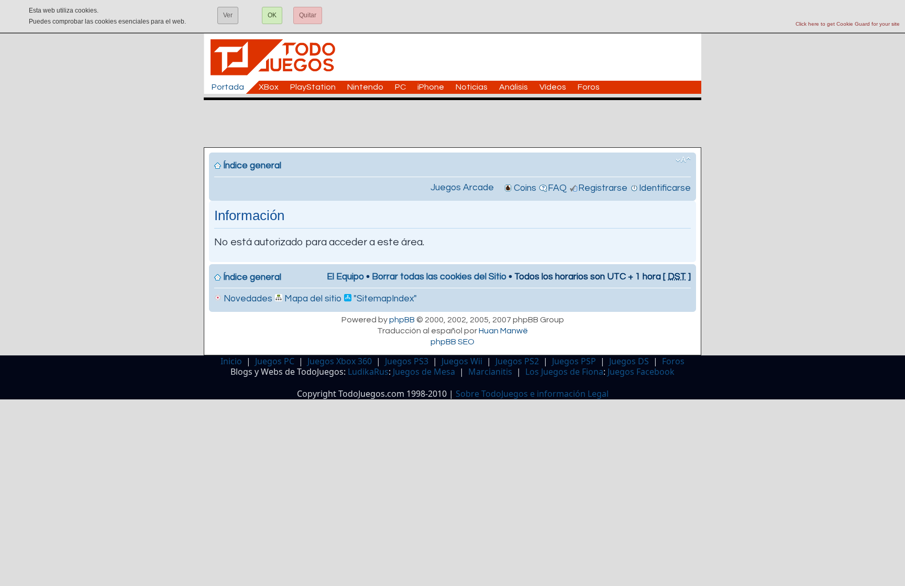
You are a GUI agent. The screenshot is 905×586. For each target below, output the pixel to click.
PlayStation (313, 87)
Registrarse (602, 188)
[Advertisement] (458, 123)
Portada (228, 87)
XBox (269, 87)
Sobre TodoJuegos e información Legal (532, 393)
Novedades (247, 298)
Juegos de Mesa (424, 371)
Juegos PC (274, 361)
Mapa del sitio (311, 298)
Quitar (307, 15)
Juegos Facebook (641, 371)
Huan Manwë (503, 331)
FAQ (557, 188)
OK (272, 15)
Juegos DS (629, 361)
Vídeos (552, 87)
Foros (589, 87)
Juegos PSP (574, 361)
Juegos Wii (462, 361)
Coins (525, 188)
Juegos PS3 (406, 361)
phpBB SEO (452, 342)
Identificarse (665, 188)
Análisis (513, 87)
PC (400, 87)
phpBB (402, 320)
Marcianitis (490, 371)
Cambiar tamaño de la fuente (683, 160)
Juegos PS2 (517, 361)
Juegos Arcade (462, 187)
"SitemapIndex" (384, 298)
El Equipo (345, 276)
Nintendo (365, 87)
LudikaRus (368, 371)
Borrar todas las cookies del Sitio (439, 276)
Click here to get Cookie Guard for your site (848, 24)
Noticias (472, 87)
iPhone (430, 87)
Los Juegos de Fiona (564, 371)
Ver (228, 15)
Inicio (231, 361)
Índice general (252, 165)
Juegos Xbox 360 (339, 361)
